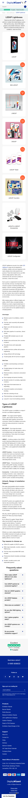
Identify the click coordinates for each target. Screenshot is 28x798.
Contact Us (5, 737)
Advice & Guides (7, 746)
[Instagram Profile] (14, 676)
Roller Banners (6, 712)
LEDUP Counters (14, 198)
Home (3, 12)
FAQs (3, 740)
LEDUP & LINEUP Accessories (14, 227)
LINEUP (14, 113)
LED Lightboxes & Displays (10, 718)
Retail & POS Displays (8, 723)
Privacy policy (14, 788)
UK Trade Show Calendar (9, 748)
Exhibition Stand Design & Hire (11, 726)
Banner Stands (6, 709)
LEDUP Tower (14, 170)
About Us (4, 734)
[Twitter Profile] (9, 676)
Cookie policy (14, 790)
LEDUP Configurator (14, 256)
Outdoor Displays (7, 720)
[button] (9, 796)
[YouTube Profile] (22, 676)
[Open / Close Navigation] (4, 2)
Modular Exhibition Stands (9, 715)
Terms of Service (9, 694)
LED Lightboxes (10, 12)
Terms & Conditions (14, 792)
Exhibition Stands (7, 706)
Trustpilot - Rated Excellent (17, 9)
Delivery (4, 743)
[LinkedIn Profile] (18, 676)
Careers (4, 754)
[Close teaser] (16, 793)
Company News (6, 751)
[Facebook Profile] (5, 676)
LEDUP (14, 57)
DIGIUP (14, 141)
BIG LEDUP (14, 85)
